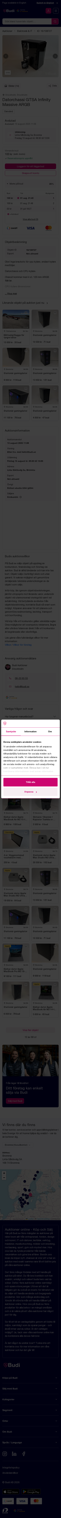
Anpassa (28, 791)
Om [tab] (50, 731)
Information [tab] (30, 731)
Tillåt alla (30, 782)
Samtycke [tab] (11, 731)
